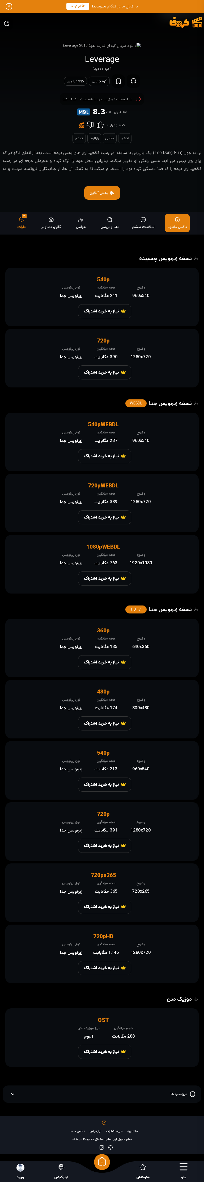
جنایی (109, 138)
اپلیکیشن (95, 1131)
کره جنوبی (99, 81)
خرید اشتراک (114, 1131)
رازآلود (94, 138)
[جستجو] (6, 23)
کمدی (79, 138)
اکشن (125, 138)
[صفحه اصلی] (102, 1162)
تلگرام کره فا (77, 6)
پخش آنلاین (99, 192)
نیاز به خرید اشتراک (101, 311)
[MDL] (83, 112)
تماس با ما (77, 1131)
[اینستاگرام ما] (101, 1147)
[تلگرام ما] (110, 1147)
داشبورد (132, 1131)
